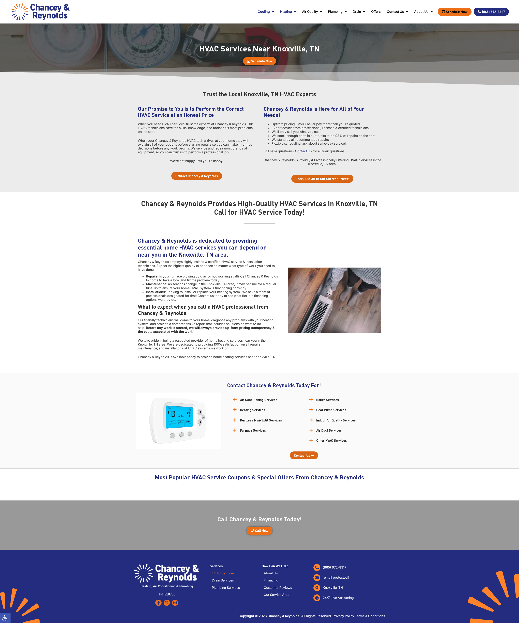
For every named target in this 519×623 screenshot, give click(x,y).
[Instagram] (175, 603)
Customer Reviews (278, 588)
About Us (421, 12)
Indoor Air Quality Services (336, 420)
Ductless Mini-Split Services (261, 420)
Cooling (264, 12)
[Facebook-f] (158, 603)
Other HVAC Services (331, 440)
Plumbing (335, 12)
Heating (286, 12)
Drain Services (223, 580)
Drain (357, 12)
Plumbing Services (226, 588)
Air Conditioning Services (258, 400)
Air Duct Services (329, 430)
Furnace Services (253, 430)
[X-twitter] (167, 603)
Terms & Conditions (370, 616)
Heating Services (252, 410)
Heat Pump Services (331, 410)
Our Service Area (276, 595)
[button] (267, 400)
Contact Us (395, 12)
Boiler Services (327, 400)
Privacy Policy (343, 616)
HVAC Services (223, 573)
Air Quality (310, 12)
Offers (376, 12)
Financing (271, 580)
